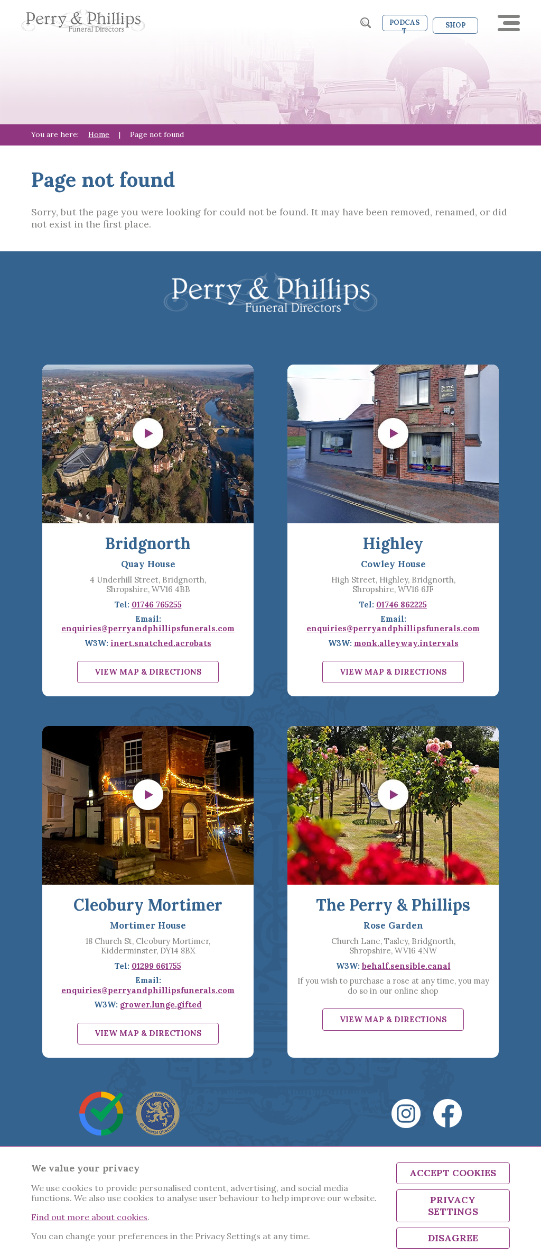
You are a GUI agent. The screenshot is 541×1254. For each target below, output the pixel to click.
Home (98, 134)
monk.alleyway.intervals (406, 643)
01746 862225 (401, 604)
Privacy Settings (453, 1205)
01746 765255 (157, 604)
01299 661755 (156, 966)
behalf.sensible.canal (406, 966)
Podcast (404, 24)
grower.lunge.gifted (161, 1004)
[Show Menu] (509, 23)
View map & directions (148, 672)
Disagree (453, 1238)
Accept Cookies (452, 1173)
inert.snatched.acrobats (160, 643)
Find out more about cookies (89, 1217)
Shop (455, 25)
